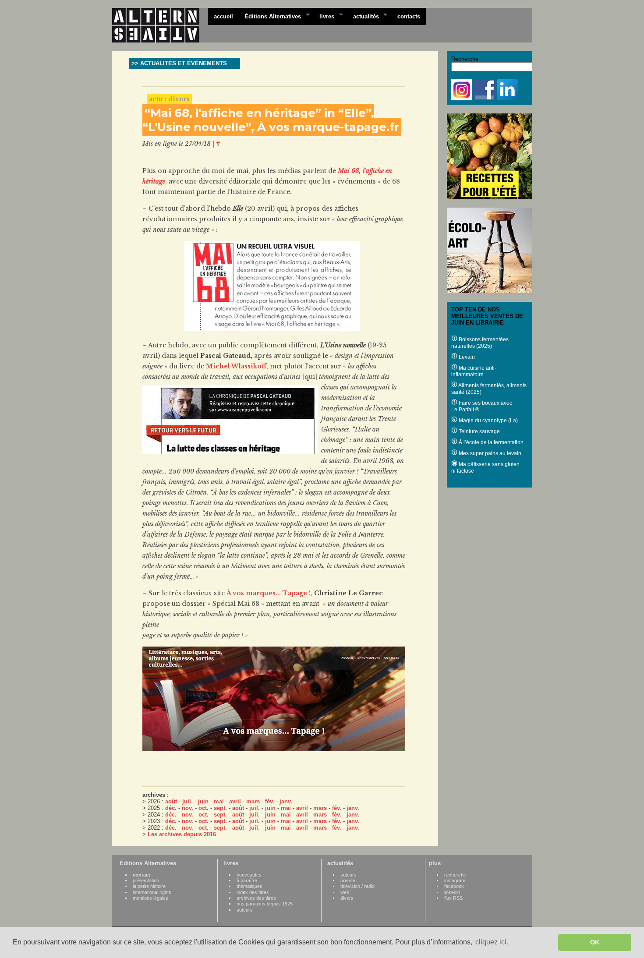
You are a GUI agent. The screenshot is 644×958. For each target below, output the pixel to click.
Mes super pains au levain (489, 453)
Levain (466, 357)
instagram (454, 880)
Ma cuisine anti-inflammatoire (473, 371)
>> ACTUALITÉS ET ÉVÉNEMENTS (179, 63)
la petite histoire (149, 886)
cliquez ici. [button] (491, 942)
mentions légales (150, 898)
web (344, 892)
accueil (223, 16)
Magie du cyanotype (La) (487, 420)
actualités (363, 16)
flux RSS (453, 898)
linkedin (452, 892)
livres (324, 16)
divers (347, 898)
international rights (152, 892)
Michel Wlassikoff (236, 366)
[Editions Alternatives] (160, 25)
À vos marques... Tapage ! (268, 593)
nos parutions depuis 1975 (265, 903)
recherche (455, 874)
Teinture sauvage (478, 431)
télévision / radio (357, 886)
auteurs (245, 909)
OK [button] (594, 942)
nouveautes (249, 874)
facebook (454, 886)
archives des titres (256, 898)
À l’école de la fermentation (490, 442)
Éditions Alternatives (270, 16)
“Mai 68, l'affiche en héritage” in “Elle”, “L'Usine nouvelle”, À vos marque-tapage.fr (270, 120)
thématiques (249, 886)
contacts (408, 16)
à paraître (247, 880)
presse (347, 880)
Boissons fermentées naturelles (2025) (480, 342)
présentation (146, 880)
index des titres (253, 892)
